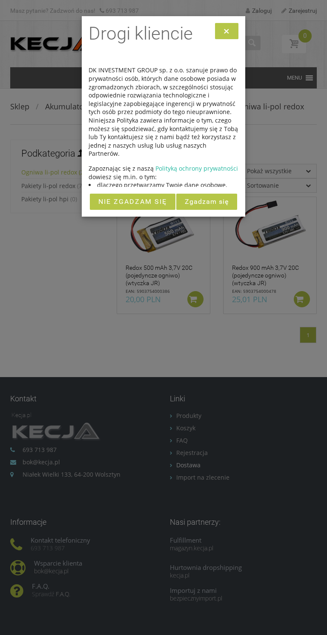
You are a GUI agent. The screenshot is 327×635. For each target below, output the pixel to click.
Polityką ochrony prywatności (196, 168)
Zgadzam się (207, 201)
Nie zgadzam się (132, 201)
